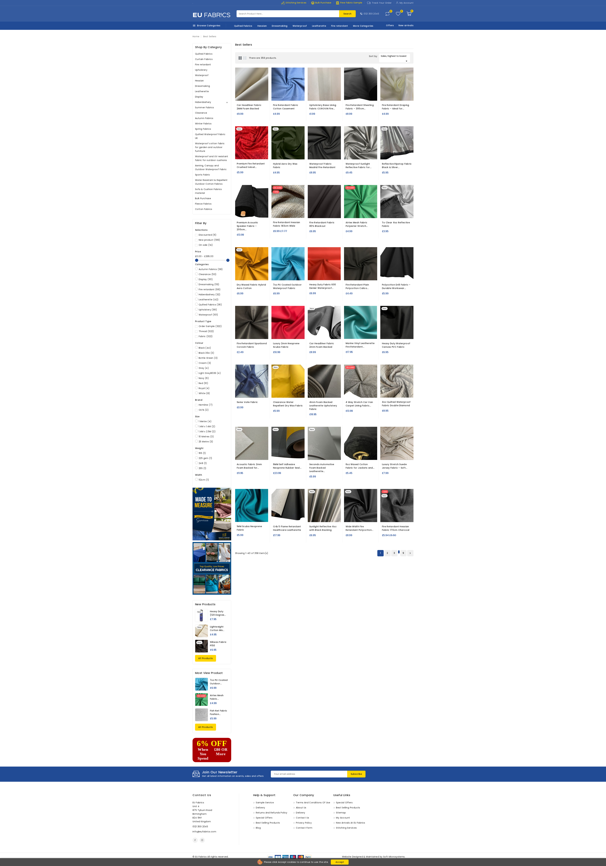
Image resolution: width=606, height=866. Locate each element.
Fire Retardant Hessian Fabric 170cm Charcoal (395, 528)
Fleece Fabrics (203, 203)
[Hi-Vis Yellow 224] (288, 275)
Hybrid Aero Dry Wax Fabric (285, 165)
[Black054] (319, 154)
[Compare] (387, 14)
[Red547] (403, 334)
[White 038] (349, 213)
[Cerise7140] (282, 393)
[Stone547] (386, 334)
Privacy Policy (303, 822)
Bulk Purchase (321, 3)
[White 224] (282, 275)
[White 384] (253, 334)
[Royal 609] (240, 154)
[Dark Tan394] (258, 96)
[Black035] (386, 275)
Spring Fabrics (203, 129)
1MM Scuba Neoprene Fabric (249, 528)
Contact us (202, 795)
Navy (204, 378)
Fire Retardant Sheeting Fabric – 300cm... (360, 107)
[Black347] (403, 455)
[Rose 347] (398, 455)
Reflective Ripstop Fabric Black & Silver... (397, 165)
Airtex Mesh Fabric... (216, 697)
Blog (258, 827)
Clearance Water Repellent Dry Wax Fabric (288, 404)
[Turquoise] (277, 275)
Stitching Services (295, 2)
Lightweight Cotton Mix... (217, 628)
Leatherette (319, 25)
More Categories (363, 25)
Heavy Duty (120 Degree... (218, 613)
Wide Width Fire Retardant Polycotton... (359, 528)
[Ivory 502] (325, 393)
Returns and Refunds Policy (271, 812)
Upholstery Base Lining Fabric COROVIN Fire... (322, 107)
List (245, 58)
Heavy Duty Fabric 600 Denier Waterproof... (322, 286)
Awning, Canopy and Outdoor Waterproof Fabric (211, 167)
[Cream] (327, 215)
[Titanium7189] (321, 334)
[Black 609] (246, 154)
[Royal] (321, 215)
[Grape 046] (294, 334)
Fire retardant (339, 25)
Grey (204, 368)
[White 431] (325, 96)
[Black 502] (313, 393)
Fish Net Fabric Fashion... (218, 712)
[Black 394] (241, 96)
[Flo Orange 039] (403, 393)
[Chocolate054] (330, 154)
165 (202, 453)
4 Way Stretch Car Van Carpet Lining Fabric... (359, 404)
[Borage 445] (288, 96)
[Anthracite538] (246, 213)
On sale (206, 245)
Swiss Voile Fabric (247, 402)
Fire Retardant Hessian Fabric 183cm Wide (286, 224)
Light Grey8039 (210, 373)
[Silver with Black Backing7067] (396, 154)
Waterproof (300, 25)
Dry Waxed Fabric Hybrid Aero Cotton (251, 286)
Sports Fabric (202, 174)
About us (300, 807)
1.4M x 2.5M (207, 431)
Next (410, 553)
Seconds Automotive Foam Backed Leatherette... (321, 468)
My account (342, 817)
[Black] (321, 97)
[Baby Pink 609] (252, 154)
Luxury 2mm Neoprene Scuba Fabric (286, 345)
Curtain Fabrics (204, 59)
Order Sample (210, 326)
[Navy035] (398, 275)
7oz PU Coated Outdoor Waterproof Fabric (287, 286)
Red (203, 383)
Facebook (195, 840)
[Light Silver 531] (366, 393)
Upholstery (201, 69)
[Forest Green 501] (403, 96)
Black (205, 347)
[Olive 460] (319, 275)
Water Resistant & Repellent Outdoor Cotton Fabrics (211, 182)
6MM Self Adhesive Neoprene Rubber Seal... (287, 466)
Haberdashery (203, 102)
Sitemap (340, 812)
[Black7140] (351, 96)
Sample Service (264, 802)
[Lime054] (313, 154)
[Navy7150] (363, 96)
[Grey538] (251, 213)
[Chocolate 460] (313, 275)
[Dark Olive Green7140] (288, 393)
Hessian (262, 25)
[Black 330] (240, 517)
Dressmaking (279, 25)
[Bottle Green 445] (294, 96)
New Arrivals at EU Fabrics (350, 822)
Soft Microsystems (394, 856)
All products (205, 658)
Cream (205, 363)
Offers (390, 25)
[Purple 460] (325, 275)
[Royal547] (397, 334)
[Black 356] (355, 334)
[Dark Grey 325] (254, 393)
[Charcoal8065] (396, 517)
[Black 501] (386, 96)
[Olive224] (294, 275)
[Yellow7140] (294, 393)
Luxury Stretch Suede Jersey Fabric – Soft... (394, 466)
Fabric (206, 336)
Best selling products (267, 822)
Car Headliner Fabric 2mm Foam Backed (321, 345)
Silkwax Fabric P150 (218, 643)
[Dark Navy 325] (248, 393)
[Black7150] (351, 517)
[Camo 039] (397, 393)
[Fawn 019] (369, 275)
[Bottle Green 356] (361, 334)
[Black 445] (282, 96)
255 (202, 468)
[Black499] (350, 455)
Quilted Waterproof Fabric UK (210, 136)
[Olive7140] (277, 393)
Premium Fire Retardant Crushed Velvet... (251, 165)
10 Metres (206, 436)
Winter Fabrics (203, 123)
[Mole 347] (392, 455)
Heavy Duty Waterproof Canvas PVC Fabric (396, 345)
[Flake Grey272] (294, 517)
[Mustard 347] (386, 455)
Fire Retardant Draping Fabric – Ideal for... (395, 107)
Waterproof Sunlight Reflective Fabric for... (358, 165)
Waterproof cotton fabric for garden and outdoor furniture (210, 147)
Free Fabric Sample (349, 3)
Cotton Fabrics (203, 209)
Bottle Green (208, 358)
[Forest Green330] (252, 517)
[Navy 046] (289, 334)
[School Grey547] (391, 334)
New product (209, 239)
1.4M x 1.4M (207, 426)
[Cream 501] (398, 96)
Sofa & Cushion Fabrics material (208, 191)
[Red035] (403, 275)
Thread (206, 331)
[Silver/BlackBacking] (324, 519)
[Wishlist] (398, 14)
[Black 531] (360, 393)
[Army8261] (288, 154)
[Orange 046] (277, 334)
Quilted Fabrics (243, 25)
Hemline (206, 404)
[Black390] (288, 455)
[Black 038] (355, 213)
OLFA (204, 409)
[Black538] (257, 213)
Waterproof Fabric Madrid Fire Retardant (322, 165)
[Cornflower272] (288, 517)
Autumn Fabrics (204, 118)
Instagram (202, 840)
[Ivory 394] (252, 96)
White (204, 393)
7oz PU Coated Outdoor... (219, 682)
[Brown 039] (391, 393)
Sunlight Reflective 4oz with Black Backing (322, 528)
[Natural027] (287, 213)
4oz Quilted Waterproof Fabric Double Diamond (396, 403)
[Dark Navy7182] (250, 275)
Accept (340, 862)
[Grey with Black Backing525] (360, 154)
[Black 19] (351, 275)
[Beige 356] (349, 334)
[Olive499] (367, 455)
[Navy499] (356, 455)
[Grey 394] (247, 96)
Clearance (201, 112)
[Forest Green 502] (331, 393)
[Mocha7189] (327, 334)
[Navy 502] (319, 393)
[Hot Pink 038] (361, 213)
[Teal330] (246, 517)
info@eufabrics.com (204, 831)
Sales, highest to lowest (394, 58)
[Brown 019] (363, 275)
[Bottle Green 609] (258, 154)
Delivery (260, 807)
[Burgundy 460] (331, 275)
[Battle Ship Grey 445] (277, 96)
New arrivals (405, 25)
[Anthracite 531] (354, 393)
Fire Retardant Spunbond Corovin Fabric (252, 345)
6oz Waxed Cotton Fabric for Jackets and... (360, 466)
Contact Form (303, 827)
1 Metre (205, 421)
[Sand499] (361, 455)
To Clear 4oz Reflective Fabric (396, 224)
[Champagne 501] (392, 96)
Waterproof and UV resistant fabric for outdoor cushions (211, 158)
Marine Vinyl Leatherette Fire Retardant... (360, 345)
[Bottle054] (325, 154)
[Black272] (282, 517)
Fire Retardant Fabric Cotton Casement (285, 107)
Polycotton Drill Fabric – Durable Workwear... (396, 286)
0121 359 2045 (371, 13)
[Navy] (324, 215)
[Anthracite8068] (254, 455)
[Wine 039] (386, 393)
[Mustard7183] (254, 277)
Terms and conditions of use (312, 802)
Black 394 (206, 352)
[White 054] (283, 334)
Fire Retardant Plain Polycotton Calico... (357, 286)
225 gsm (205, 458)
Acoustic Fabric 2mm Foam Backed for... (249, 466)
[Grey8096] (324, 455)
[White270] (277, 517)
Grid (240, 58)
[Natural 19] (357, 275)
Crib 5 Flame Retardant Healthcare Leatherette (287, 528)
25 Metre (206, 441)
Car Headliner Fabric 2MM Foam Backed (249, 107)
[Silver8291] (396, 213)
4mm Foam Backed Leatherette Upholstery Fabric (323, 406)
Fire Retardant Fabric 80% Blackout (321, 224)
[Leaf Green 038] (367, 213)
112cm (204, 479)
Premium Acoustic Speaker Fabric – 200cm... (247, 226)
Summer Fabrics (204, 107)
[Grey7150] (357, 96)
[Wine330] (258, 517)
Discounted (208, 234)
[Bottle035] (392, 275)
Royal (204, 388)
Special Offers (263, 817)
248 (203, 463)
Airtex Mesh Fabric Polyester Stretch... (357, 224)
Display (199, 96)
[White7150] (369, 96)
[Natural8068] (248, 455)
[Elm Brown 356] (367, 334)
